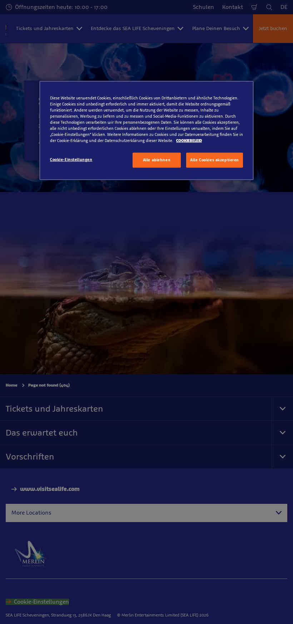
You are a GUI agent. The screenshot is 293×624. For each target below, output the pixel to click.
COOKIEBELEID (189, 140)
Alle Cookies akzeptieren (214, 159)
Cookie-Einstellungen (71, 159)
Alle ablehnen (156, 159)
